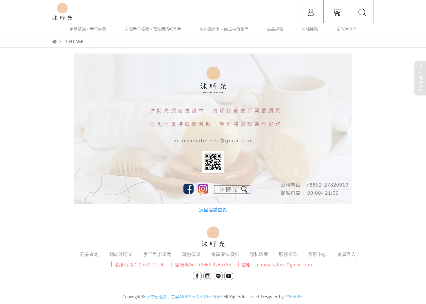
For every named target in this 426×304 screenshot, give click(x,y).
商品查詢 (89, 253)
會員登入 (346, 253)
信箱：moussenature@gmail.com (276, 264)
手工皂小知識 (157, 253)
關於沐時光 (120, 253)
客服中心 (317, 253)
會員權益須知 (225, 253)
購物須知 (191, 253)
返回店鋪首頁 (213, 209)
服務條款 (288, 253)
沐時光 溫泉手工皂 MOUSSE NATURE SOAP (184, 296)
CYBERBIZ (293, 296)
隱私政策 (259, 253)
